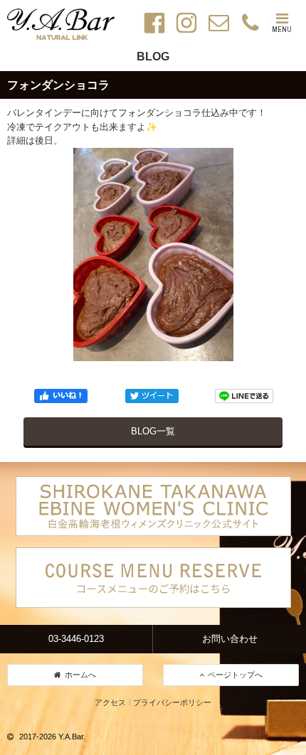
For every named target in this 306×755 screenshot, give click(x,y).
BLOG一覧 (153, 431)
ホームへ (80, 674)
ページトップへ (235, 674)
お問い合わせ (230, 638)
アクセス (110, 702)
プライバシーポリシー (172, 702)
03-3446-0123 (76, 638)
